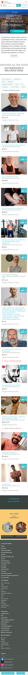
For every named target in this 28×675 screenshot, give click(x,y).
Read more (14, 55)
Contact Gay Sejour (7, 632)
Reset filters (25, 7)
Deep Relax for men (10, 274)
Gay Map (20, 673)
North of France (5, 569)
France (2, 546)
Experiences (5, 87)
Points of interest (15, 87)
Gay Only (3, 637)
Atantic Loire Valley (6, 550)
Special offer (4, 617)
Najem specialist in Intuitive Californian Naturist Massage (13, 241)
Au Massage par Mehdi (11, 385)
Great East (3, 565)
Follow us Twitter (8, 662)
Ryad (2, 590)
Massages (6, 484)
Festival (23, 87)
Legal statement (5, 628)
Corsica (3, 558)
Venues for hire (4, 598)
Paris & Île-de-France (6, 573)
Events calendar (5, 621)
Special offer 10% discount (12, 428)
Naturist (3, 639)
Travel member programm (7, 619)
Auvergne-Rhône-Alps (6, 552)
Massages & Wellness (7, 84)
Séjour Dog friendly (5, 648)
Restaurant (10, 81)
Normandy (3, 567)
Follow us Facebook (8, 659)
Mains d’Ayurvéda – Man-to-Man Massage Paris (13, 417)
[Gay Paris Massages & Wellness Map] (16, 24)
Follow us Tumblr (8, 667)
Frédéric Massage (9, 452)
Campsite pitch (4, 588)
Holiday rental (17, 79)
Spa (2, 646)
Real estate (3, 607)
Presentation (4, 611)
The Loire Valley (5, 577)
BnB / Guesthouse (6, 79)
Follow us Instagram (8, 664)
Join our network (5, 630)
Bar (22, 84)
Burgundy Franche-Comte (7, 556)
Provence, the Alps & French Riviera (9, 575)
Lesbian (3, 641)
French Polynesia (5, 560)
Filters (25, 5)
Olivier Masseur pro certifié (13, 145)
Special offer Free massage (12, 361)
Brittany (3, 554)
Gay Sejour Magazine (6, 626)
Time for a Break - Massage (13, 113)
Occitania (3, 571)
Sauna (16, 84)
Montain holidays (5, 644)
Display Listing (8, 673)
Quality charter (5, 613)
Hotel (3, 81)
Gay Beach (3, 603)
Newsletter (4, 624)
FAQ (2, 615)
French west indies (5, 563)
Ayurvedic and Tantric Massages (11, 350)
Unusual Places (4, 643)
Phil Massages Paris (10, 176)
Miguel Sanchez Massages (12, 208)
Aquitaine (3, 548)
